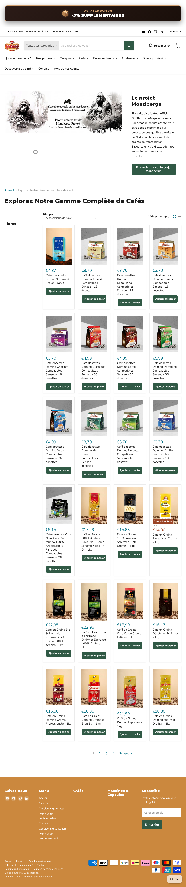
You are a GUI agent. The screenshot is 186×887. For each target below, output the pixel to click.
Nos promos (44, 58)
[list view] (178, 216)
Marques (66, 58)
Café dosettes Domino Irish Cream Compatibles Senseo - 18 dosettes (90, 456)
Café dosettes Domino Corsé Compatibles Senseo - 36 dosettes (126, 370)
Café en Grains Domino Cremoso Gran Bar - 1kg (92, 720)
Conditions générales (51, 808)
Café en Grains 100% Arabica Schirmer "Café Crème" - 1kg (127, 540)
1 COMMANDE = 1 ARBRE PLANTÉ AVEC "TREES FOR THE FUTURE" (42, 31)
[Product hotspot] (18, 123)
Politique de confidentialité (19, 865)
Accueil (9, 190)
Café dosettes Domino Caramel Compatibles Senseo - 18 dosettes (164, 283)
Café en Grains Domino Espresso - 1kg (129, 722)
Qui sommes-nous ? (18, 58)
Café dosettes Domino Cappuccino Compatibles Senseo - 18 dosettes (126, 284)
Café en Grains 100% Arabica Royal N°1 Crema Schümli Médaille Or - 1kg (92, 542)
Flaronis (43, 803)
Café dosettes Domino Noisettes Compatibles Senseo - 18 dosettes (129, 454)
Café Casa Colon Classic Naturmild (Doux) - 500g (57, 279)
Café (82, 58)
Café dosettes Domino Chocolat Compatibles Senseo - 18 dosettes (57, 370)
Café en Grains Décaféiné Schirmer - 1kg (165, 633)
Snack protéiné (153, 58)
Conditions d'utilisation (52, 828)
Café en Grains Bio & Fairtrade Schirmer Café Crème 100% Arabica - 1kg (58, 637)
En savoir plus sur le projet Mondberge (153, 169)
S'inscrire (152, 825)
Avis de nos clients (66, 69)
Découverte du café (18, 69)
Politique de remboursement (48, 869)
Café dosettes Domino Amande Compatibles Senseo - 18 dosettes (92, 283)
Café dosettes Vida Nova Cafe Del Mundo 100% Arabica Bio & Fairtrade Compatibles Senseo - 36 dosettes (58, 547)
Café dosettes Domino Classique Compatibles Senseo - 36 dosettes (93, 370)
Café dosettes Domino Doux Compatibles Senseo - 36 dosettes (55, 454)
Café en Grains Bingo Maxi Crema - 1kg (165, 538)
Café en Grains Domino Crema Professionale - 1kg (58, 720)
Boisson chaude (104, 58)
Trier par (48, 214)
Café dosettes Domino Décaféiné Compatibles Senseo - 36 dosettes (165, 370)
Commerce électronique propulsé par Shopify (28, 876)
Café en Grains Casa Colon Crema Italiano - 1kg (129, 633)
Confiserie (129, 58)
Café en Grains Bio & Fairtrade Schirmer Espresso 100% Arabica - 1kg (93, 639)
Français (174, 31)
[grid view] (173, 216)
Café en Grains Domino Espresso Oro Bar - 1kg (164, 720)
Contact (43, 69)
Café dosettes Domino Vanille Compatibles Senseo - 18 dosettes (163, 454)
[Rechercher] (129, 45)
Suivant (124, 753)
